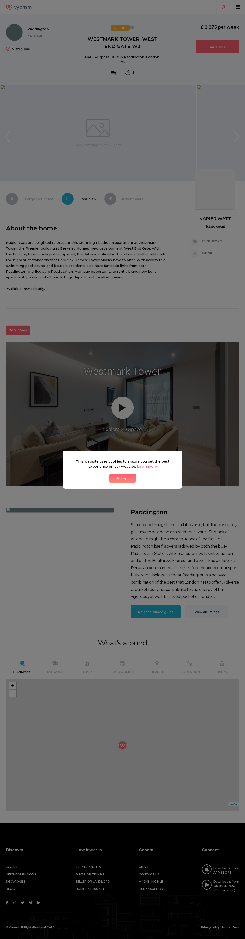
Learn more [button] (147, 466)
